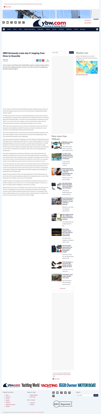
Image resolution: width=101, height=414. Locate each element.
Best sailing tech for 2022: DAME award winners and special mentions (67, 217)
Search (71, 52)
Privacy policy (34, 412)
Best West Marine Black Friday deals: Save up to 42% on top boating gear (67, 185)
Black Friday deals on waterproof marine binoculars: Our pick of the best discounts (68, 201)
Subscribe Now (87, 20)
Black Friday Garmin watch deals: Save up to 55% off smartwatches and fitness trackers (68, 172)
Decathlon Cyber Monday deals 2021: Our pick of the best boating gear (67, 156)
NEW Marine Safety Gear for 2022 (67, 142)
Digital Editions (87, 22)
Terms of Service (36, 4)
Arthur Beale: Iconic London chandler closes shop (67, 276)
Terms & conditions (27, 412)
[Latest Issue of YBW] (96, 19)
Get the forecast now (82, 74)
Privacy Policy (28, 4)
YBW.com (5, 59)
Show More (8, 7)
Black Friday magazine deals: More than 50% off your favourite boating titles (67, 232)
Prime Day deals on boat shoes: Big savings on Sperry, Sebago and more (67, 264)
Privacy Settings (40, 412)
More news (62, 288)
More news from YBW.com (59, 137)
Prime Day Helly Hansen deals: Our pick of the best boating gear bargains (67, 248)
